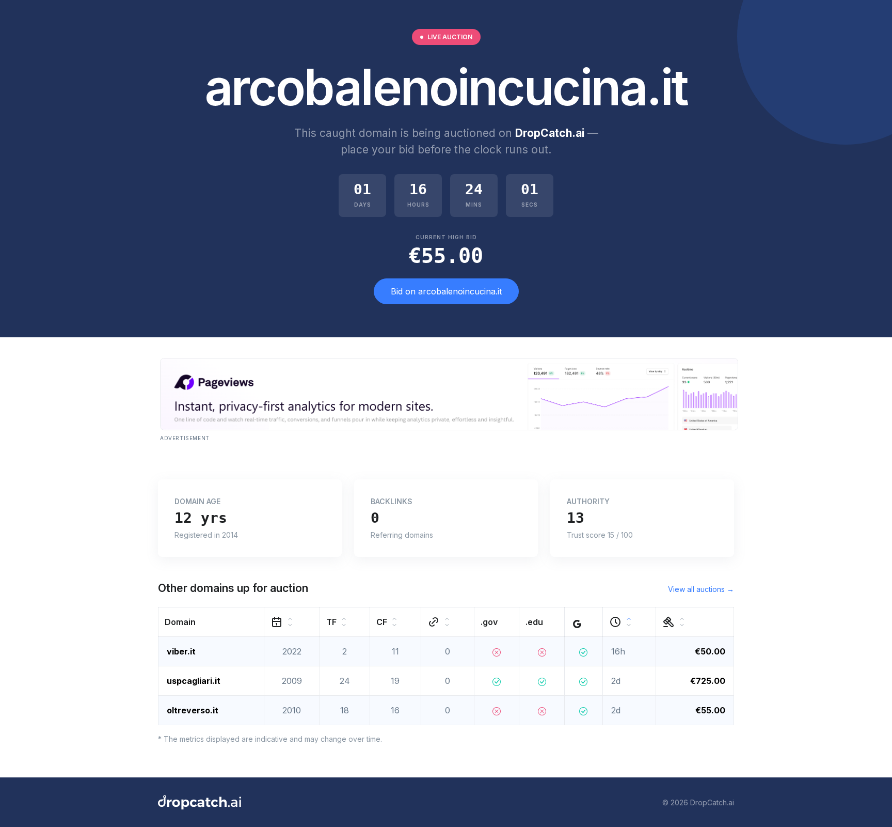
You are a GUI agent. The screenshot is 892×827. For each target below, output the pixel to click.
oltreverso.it (192, 710)
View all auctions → (701, 589)
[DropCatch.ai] (199, 802)
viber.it (181, 651)
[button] (211, 622)
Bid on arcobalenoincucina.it (446, 291)
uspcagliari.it (193, 681)
